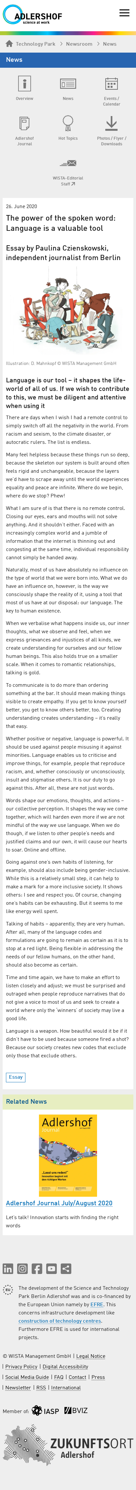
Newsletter (18, 1388)
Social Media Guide (27, 1377)
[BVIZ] (75, 1412)
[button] (8, 1269)
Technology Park (35, 44)
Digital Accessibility (65, 1367)
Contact (77, 1377)
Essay (15, 1077)
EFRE (96, 1305)
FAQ (58, 1377)
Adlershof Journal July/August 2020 (59, 1203)
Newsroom (79, 44)
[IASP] (45, 1412)
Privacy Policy (21, 1367)
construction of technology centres (59, 1321)
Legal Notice (90, 1356)
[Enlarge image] (68, 310)
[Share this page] (66, 1269)
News (110, 44)
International (66, 1388)
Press (98, 1377)
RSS (41, 1388)
